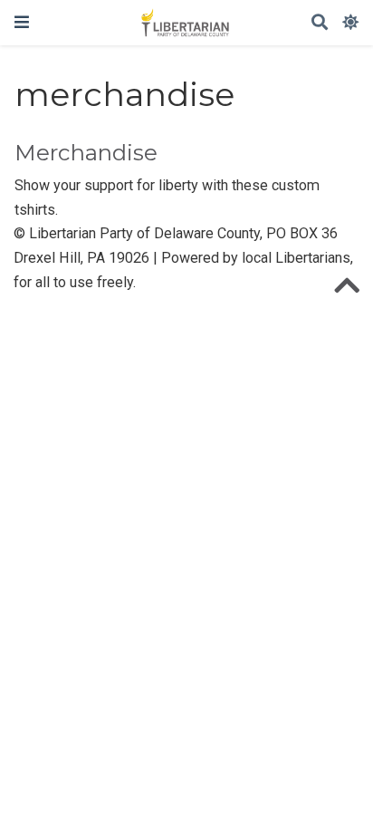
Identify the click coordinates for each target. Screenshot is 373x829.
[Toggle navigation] (21, 22)
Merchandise (86, 153)
